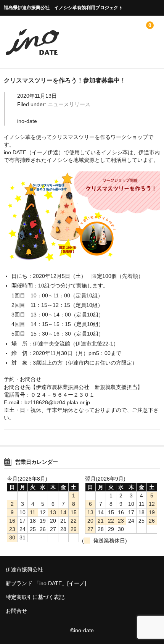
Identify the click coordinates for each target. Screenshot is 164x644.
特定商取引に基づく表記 (35, 597)
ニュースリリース (69, 104)
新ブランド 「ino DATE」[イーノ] (46, 583)
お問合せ (16, 611)
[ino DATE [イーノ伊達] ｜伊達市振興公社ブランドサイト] (32, 53)
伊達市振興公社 (24, 570)
